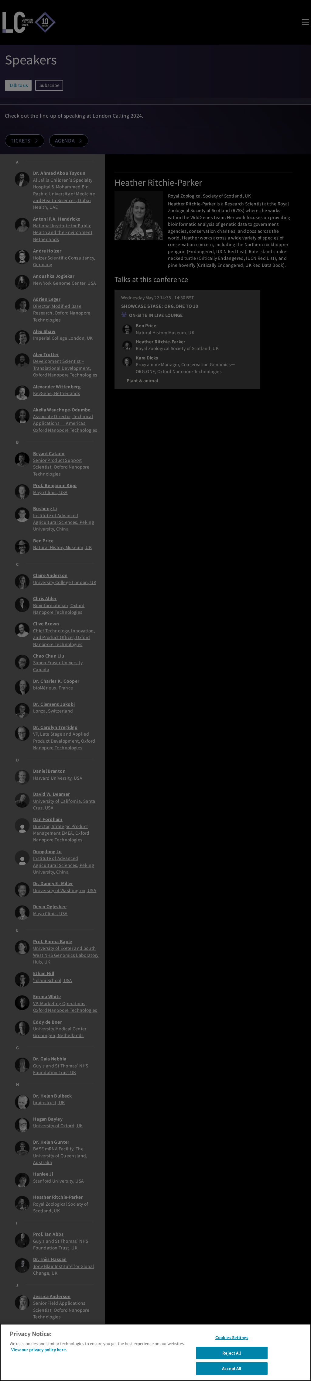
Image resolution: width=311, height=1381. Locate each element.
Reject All (231, 1353)
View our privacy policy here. (39, 1349)
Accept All (231, 1368)
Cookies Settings (231, 1337)
